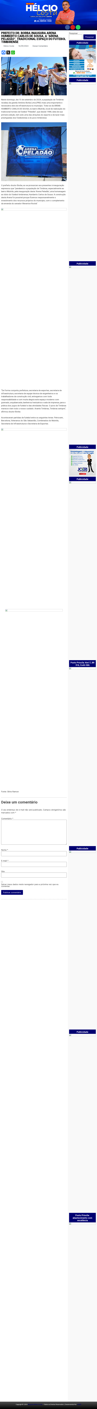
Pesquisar (73, 33)
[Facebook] (67, 27)
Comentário (7, 818)
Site (3, 871)
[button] (24, 27)
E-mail (4, 861)
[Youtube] (72, 27)
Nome (4, 850)
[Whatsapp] (78, 27)
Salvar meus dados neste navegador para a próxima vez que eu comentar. (29, 885)
